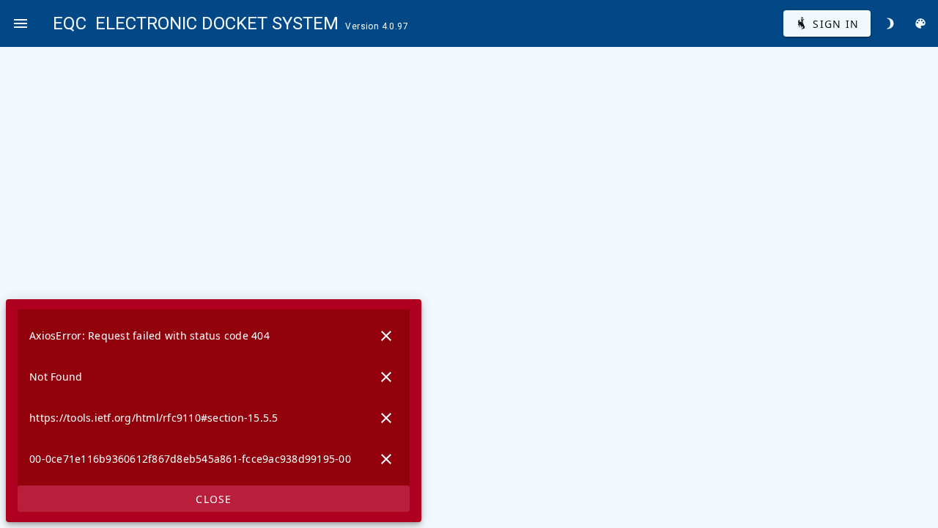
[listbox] (214, 397)
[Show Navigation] (20, 23)
